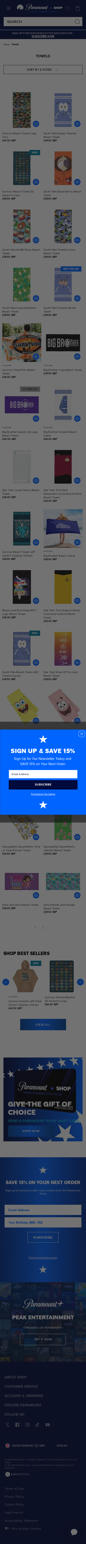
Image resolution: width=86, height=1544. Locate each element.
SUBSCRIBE (43, 784)
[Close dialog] (82, 734)
